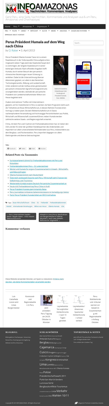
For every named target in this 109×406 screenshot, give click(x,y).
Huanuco (63, 356)
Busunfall (58, 343)
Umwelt (23, 31)
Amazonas (27, 26)
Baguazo (58, 339)
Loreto (50, 364)
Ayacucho (51, 339)
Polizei (47, 372)
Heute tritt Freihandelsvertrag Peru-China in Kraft (30, 186)
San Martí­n (50, 379)
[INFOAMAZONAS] (41, 7)
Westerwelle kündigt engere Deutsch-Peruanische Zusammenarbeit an (38, 183)
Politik (14, 31)
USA (62, 206)
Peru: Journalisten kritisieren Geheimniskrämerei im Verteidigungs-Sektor (39, 192)
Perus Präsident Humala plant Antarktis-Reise (28, 189)
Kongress (50, 359)
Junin (43, 360)
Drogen (51, 352)
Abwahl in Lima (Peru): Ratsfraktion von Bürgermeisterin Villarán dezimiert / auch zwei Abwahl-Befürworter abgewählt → (53, 217)
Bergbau (45, 342)
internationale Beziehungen (22, 206)
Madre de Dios (58, 365)
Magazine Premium (84, 403)
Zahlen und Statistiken (79, 31)
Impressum (42, 26)
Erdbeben (43, 356)
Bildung (53, 343)
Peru (15, 26)
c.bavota (100, 403)
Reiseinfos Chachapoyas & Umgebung (18, 340)
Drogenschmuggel (61, 353)
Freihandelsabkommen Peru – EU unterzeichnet (29, 166)
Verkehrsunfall (44, 396)
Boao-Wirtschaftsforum (21, 203)
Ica (68, 356)
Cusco (44, 352)
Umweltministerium (45, 391)
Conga (64, 348)
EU (38, 203)
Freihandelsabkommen (58, 203)
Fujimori (50, 356)
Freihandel (44, 203)
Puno (42, 379)
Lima (43, 364)
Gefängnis (57, 356)
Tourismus (62, 386)
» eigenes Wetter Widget (83, 96)
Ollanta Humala (53, 206)
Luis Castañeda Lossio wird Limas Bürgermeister (14, 302)
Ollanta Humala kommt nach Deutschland (26, 175)
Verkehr (62, 391)
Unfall (53, 391)
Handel (8, 206)
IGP (41, 360)
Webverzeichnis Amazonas (14, 343)
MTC (55, 368)
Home (7, 26)
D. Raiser (13, 50)
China (33, 203)
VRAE (50, 396)
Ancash (60, 336)
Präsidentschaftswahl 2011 (53, 376)
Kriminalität (62, 359)
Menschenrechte (44, 368)
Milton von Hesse (40, 206)
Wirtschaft (34, 31)
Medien (53, 31)
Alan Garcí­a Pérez (45, 336)
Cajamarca (47, 347)
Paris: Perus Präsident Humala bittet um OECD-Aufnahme (33, 195)
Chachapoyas (58, 348)
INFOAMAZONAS (22, 403)
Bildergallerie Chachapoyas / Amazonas (18, 337)
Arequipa (44, 339)
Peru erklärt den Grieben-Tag (83, 342)
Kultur (44, 31)
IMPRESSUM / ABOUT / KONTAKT (14, 35)
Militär (51, 368)
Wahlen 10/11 (60, 395)
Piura (41, 373)
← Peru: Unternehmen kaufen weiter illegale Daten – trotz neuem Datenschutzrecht (20, 216)
